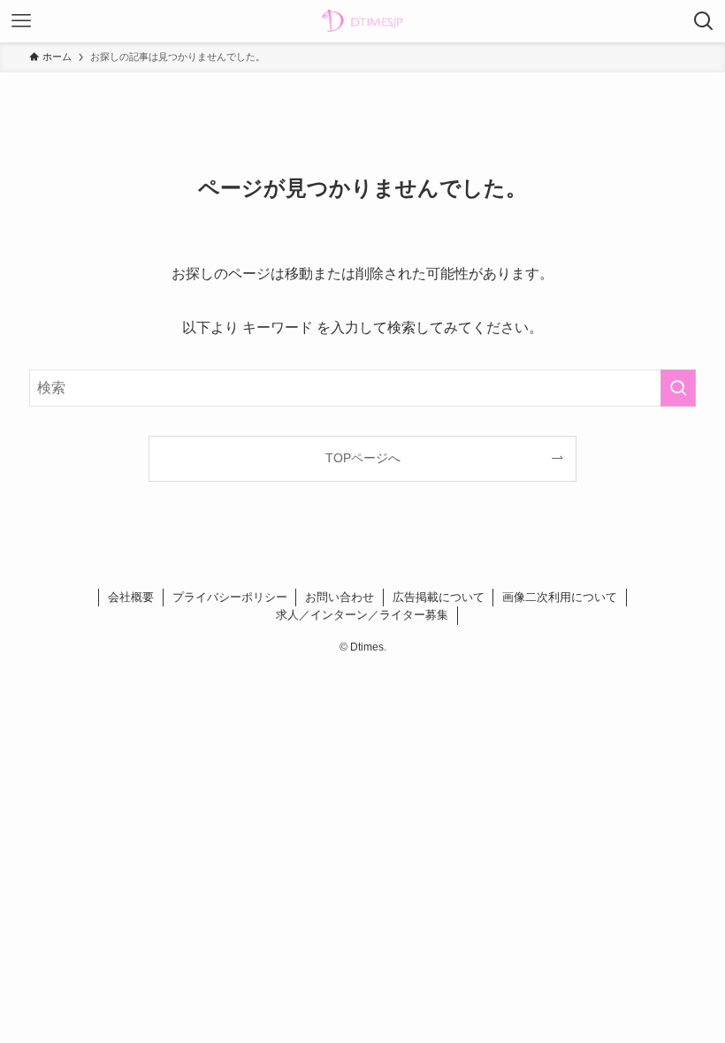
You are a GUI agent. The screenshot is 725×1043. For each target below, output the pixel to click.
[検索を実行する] (678, 388)
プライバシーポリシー (229, 597)
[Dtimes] (362, 21)
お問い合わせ (339, 597)
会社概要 (131, 597)
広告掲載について (439, 597)
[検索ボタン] (704, 21)
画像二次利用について (559, 597)
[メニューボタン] (21, 21)
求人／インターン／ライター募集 (362, 614)
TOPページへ (363, 458)
